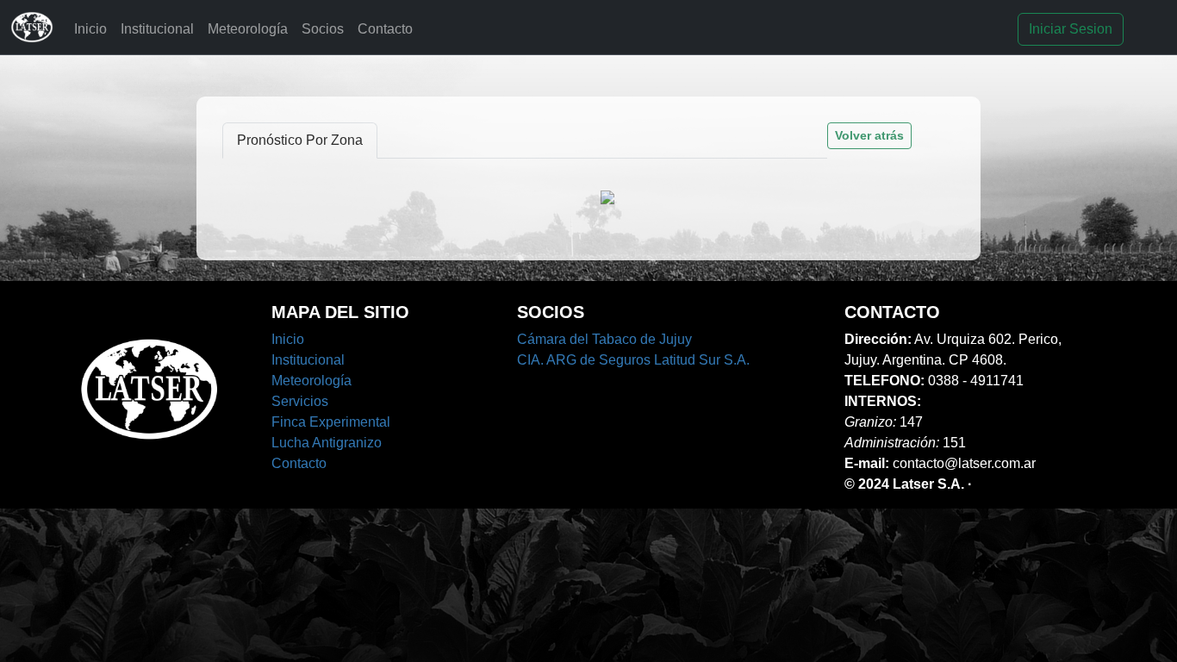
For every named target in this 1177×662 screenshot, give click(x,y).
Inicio (90, 29)
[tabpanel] (589, 196)
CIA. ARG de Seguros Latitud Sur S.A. (633, 360)
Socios (323, 29)
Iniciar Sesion (1070, 29)
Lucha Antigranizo (326, 442)
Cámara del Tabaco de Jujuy (604, 339)
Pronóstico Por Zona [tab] (300, 140)
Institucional (157, 29)
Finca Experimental (330, 422)
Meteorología (248, 29)
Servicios (299, 401)
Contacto (385, 29)
